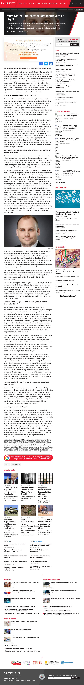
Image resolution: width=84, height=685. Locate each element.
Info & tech (8, 580)
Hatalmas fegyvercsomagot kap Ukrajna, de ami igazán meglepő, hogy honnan (11, 525)
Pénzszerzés (60, 247)
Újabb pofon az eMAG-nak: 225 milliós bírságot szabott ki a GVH (22, 651)
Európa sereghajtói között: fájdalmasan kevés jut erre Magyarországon (66, 231)
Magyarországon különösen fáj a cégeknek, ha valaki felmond (65, 583)
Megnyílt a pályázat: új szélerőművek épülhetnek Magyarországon (65, 80)
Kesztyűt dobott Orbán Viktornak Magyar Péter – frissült (27, 491)
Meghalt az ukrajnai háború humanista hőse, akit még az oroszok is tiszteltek (45, 493)
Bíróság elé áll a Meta (11, 645)
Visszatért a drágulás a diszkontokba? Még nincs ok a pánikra (67, 60)
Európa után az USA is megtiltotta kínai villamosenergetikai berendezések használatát (24, 591)
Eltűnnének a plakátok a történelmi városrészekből (18, 648)
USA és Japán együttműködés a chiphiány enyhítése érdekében (25, 583)
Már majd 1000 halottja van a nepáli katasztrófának (39, 550)
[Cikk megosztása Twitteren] (46, 63)
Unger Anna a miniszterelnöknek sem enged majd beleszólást (40, 556)
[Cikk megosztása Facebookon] (41, 63)
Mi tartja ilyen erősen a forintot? (64, 97)
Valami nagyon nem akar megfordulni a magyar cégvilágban (63, 591)
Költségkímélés (61, 187)
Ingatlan (31, 3)
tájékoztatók (15, 680)
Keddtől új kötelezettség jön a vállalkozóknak (63, 86)
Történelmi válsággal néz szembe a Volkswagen (57, 610)
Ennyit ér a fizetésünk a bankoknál (64, 280)
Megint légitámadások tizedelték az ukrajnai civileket (14, 568)
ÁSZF (12, 676)
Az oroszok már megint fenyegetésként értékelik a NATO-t (40, 566)
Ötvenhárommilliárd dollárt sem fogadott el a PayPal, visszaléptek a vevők (70, 115)
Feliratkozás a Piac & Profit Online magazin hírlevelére (62, 675)
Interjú (7, 464)
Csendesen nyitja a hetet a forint (38, 561)
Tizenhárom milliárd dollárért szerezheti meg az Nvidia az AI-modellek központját (70, 157)
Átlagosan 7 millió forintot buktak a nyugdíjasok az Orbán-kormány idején (45, 524)
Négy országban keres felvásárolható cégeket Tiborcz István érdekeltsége (71, 172)
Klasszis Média (31, 680)
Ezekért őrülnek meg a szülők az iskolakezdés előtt (25, 637)
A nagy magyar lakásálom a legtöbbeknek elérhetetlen (66, 285)
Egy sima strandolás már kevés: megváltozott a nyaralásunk (12, 550)
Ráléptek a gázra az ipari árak (63, 69)
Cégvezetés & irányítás (51, 580)
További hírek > (60, 182)
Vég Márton (23, 31)
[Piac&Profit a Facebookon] (16, 673)
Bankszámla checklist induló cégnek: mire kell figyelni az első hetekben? (65, 599)
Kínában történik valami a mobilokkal (21, 629)
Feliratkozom (74, 44)
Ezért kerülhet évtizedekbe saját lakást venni (67, 290)
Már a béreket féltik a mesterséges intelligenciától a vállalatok (22, 613)
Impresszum (7, 676)
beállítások (23, 680)
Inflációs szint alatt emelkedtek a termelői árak (15, 562)
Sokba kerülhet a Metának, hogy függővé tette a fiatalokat (24, 622)
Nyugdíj (38, 3)
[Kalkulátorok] (72, 3)
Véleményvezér (9, 470)
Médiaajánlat (18, 676)
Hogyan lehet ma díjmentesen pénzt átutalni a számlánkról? (67, 92)
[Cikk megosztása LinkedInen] (51, 63)
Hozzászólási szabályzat (10, 678)
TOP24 (8, 541)
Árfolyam (62, 3)
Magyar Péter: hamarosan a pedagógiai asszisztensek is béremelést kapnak (40, 544)
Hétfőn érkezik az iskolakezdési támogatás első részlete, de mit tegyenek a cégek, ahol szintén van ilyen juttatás (61, 614)
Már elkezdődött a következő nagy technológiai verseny (20, 606)
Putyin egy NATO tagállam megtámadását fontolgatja (10, 491)
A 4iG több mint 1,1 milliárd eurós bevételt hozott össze (15, 556)
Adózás (44, 3)
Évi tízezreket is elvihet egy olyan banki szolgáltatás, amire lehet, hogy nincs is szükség (66, 238)
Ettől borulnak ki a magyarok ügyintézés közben (66, 102)
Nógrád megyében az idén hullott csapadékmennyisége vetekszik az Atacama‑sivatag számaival (30, 526)
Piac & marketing (10, 619)
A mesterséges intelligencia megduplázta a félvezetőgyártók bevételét (23, 599)
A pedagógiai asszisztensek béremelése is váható (15, 544)
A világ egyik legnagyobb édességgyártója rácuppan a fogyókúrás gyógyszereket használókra (19, 610)
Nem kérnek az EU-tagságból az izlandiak (66, 65)
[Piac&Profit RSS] (19, 673)
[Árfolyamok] (76, 3)
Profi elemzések (53, 3)
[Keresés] (81, 3)
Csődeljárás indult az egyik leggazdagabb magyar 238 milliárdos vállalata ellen (70, 127)
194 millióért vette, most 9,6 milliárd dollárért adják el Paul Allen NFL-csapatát (70, 140)
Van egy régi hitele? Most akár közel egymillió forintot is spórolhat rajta (65, 74)
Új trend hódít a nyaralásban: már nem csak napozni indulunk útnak (67, 54)
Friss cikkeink (23, 3)
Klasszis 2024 (16, 464)
